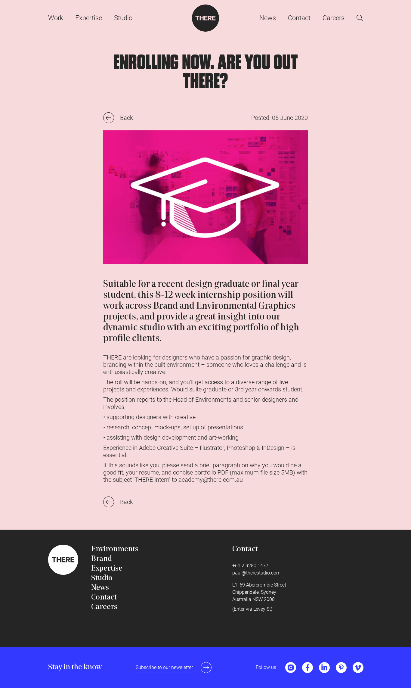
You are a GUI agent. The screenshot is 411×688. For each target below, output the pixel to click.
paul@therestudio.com (256, 573)
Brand (101, 559)
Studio (123, 18)
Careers (334, 18)
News (267, 18)
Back (126, 117)
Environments (114, 549)
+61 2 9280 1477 (250, 565)
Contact (299, 18)
